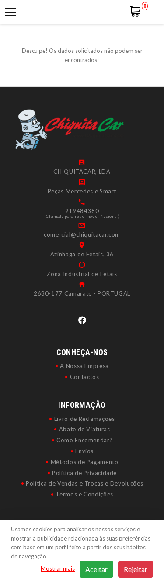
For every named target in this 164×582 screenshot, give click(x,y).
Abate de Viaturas (84, 429)
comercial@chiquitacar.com (82, 234)
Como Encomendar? (84, 440)
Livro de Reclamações (84, 418)
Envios (84, 451)
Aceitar (96, 569)
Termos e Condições (84, 494)
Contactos (84, 376)
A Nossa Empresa (84, 365)
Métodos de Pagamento (85, 461)
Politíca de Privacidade (84, 472)
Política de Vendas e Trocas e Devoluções (84, 483)
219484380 (82, 210)
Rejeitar (135, 569)
